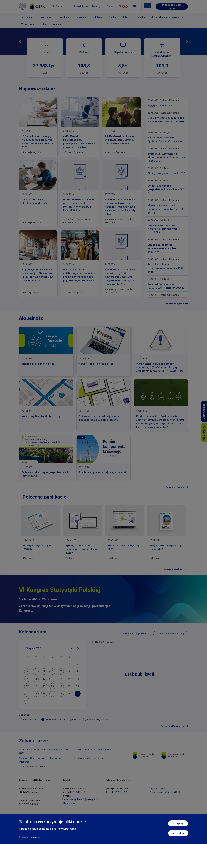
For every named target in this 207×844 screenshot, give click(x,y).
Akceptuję (178, 823)
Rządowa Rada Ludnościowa (89, 758)
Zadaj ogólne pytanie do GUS (164, 792)
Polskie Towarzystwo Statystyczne (93, 749)
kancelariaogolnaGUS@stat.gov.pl (80, 799)
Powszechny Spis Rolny (32, 766)
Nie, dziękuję (178, 833)
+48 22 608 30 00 (76, 792)
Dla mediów (68, 803)
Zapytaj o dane (157, 788)
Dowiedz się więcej (29, 837)
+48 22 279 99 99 (119, 792)
